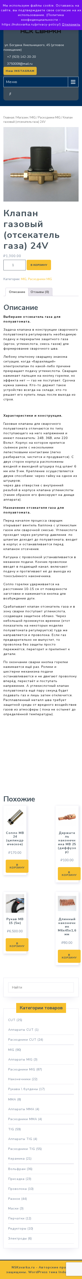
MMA (12, 1099)
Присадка (16, 1179)
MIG (33, 118)
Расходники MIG (49, 118)
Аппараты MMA (21, 1109)
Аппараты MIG (20, 1059)
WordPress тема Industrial (52, 1272)
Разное (14, 1199)
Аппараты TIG (20, 1139)
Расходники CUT (22, 1040)
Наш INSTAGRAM (20, 71)
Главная (8, 118)
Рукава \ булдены (23, 1089)
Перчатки (16, 1218)
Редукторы (17, 1228)
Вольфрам (17, 1169)
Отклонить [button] (71, 24)
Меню (11, 81)
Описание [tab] (17, 292)
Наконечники (19, 1079)
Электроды (17, 1238)
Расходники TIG (21, 1149)
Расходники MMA (22, 1119)
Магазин (22, 118)
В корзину (39, 265)
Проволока (17, 1189)
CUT (11, 1020)
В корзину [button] (17, 866)
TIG (11, 1129)
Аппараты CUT (21, 1030)
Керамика (16, 1158)
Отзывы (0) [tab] (40, 292)
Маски (13, 1208)
